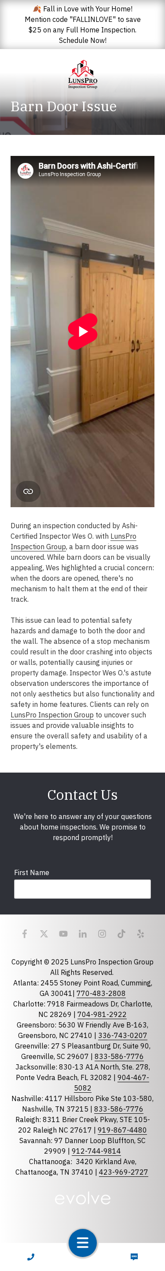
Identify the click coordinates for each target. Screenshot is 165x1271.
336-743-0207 (122, 1035)
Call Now (30, 1256)
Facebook (24, 934)
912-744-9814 (96, 1151)
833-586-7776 (119, 1056)
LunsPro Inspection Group (52, 714)
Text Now (134, 1256)
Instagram (102, 934)
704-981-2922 (102, 1014)
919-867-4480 (122, 1130)
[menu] (83, 1243)
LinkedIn (83, 934)
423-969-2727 (123, 1172)
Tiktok (121, 934)
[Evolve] (82, 1197)
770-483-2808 (101, 993)
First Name (31, 872)
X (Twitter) (44, 934)
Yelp (141, 934)
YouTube (63, 934)
